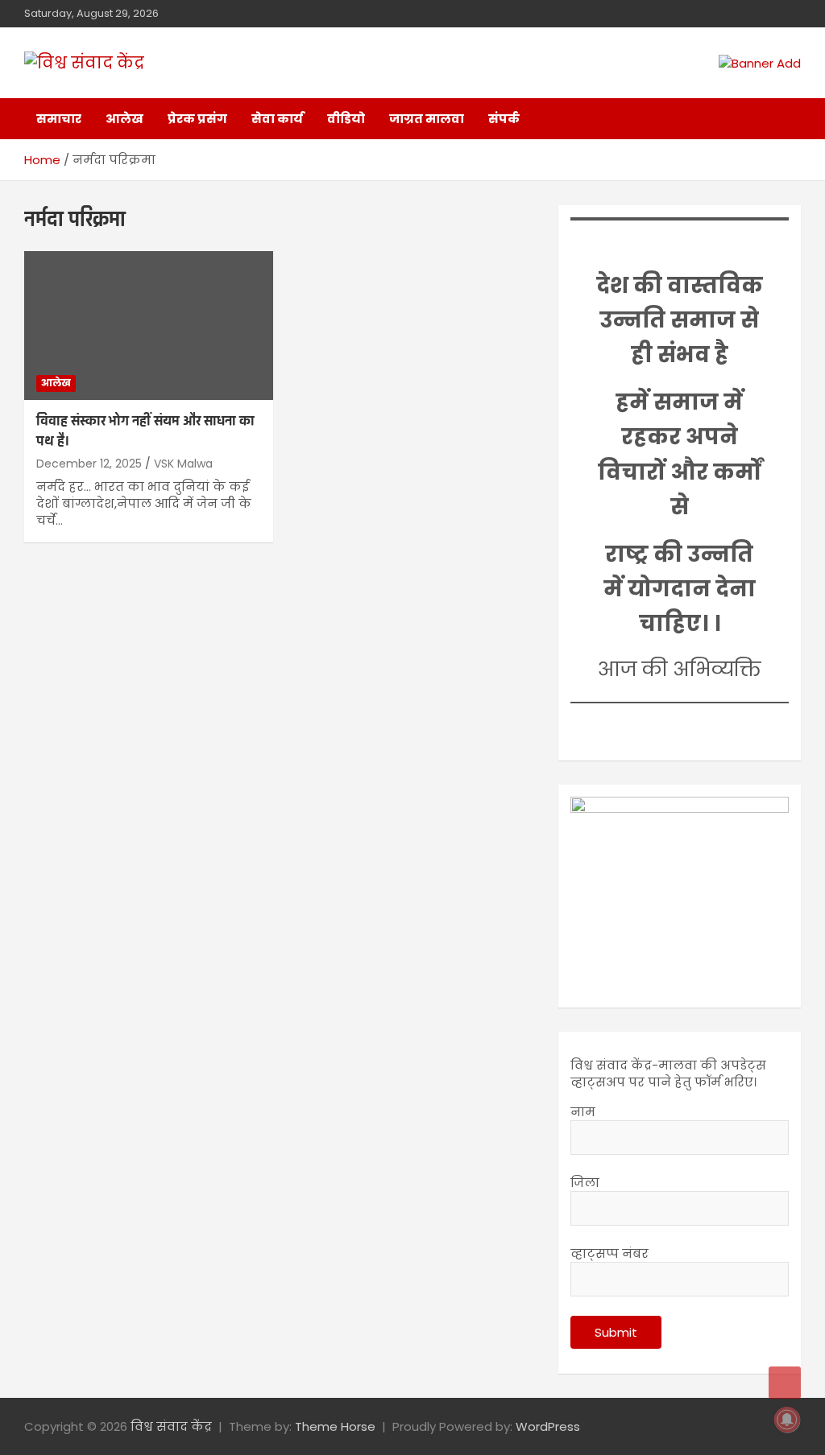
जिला (584, 1182)
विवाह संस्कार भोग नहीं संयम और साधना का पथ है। (145, 431)
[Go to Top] (785, 1382)
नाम (582, 1111)
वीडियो (346, 118)
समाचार (58, 118)
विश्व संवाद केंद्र (171, 1426)
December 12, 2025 (89, 463)
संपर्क (504, 118)
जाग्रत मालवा (426, 118)
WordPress (548, 1426)
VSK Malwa (183, 463)
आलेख (124, 118)
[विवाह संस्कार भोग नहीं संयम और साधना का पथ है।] (148, 325)
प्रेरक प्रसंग (197, 118)
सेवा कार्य (277, 118)
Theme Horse (335, 1426)
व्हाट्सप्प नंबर (609, 1253)
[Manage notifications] (787, 1419)
